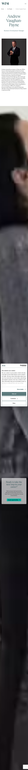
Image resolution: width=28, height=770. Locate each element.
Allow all (14, 393)
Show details (20, 389)
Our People (9, 9)
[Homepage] (5, 3)
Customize (13, 398)
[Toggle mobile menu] (25, 4)
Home (2, 9)
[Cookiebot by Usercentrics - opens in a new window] (20, 366)
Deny (14, 403)
